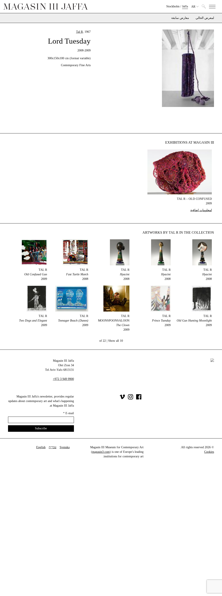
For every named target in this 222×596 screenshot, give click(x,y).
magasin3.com (101, 451)
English (41, 447)
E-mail (68, 413)
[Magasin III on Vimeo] (122, 398)
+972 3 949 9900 (63, 379)
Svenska (65, 447)
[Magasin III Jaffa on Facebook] (138, 398)
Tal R (79, 31)
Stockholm (173, 6)
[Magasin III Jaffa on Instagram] (130, 398)
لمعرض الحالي (205, 18)
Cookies (209, 451)
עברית (52, 447)
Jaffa (185, 6)
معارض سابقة (180, 18)
